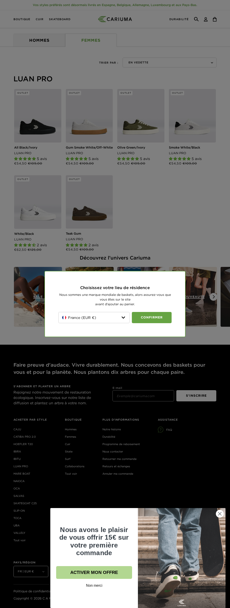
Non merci (94, 585)
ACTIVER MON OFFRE (94, 572)
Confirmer (152, 317)
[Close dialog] (220, 514)
